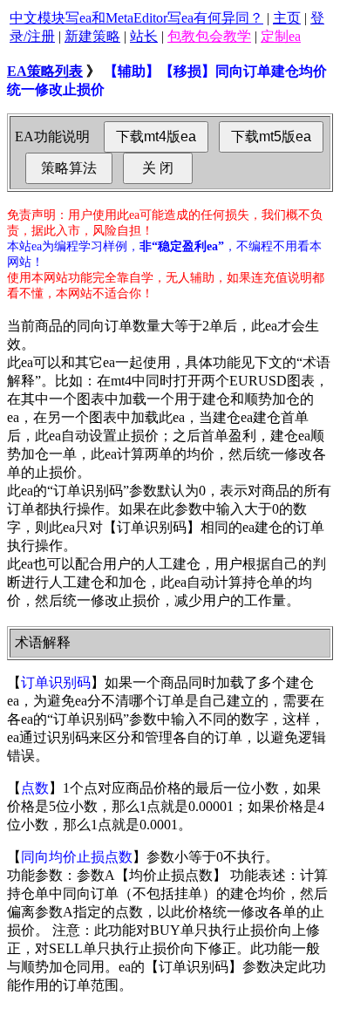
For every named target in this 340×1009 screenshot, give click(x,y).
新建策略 (92, 36)
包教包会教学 (209, 36)
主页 (287, 17)
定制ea (281, 36)
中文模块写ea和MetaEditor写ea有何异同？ (136, 17)
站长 (144, 36)
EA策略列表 (45, 71)
